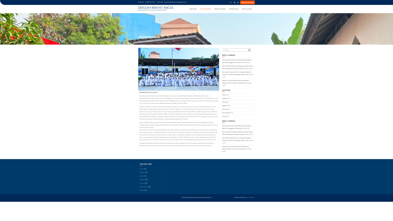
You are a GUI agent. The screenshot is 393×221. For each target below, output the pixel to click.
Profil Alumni (234, 9)
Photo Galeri (247, 9)
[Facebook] (230, 2)
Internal (224, 102)
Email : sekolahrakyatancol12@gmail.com (173, 2)
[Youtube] (234, 2)
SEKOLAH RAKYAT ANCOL (156, 7)
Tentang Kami (205, 9)
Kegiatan (225, 106)
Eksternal (225, 98)
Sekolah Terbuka (247, 2)
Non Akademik (226, 113)
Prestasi (224, 116)
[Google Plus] (238, 2)
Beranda (193, 9)
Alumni (224, 95)
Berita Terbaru (220, 9)
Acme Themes (250, 197)
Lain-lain (225, 109)
